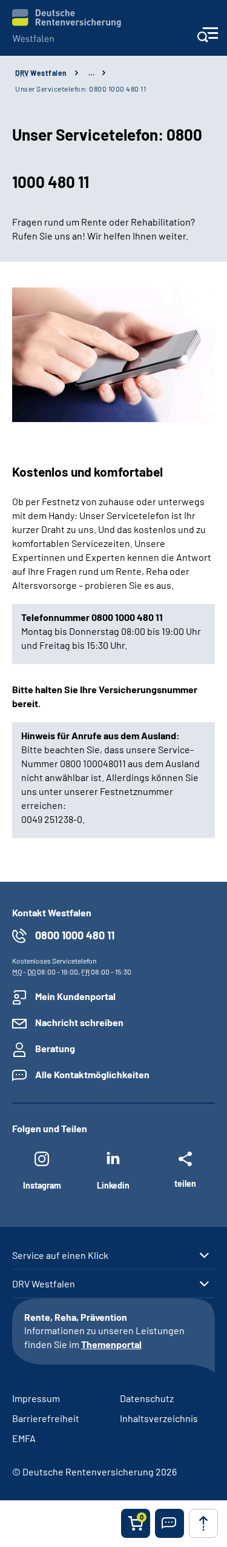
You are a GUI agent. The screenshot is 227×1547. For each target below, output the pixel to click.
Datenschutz (147, 1398)
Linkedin (113, 1185)
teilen (185, 1183)
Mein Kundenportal (75, 996)
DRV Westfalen (43, 1284)
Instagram (42, 1185)
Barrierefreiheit (45, 1418)
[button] (169, 1523)
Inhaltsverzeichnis (159, 1418)
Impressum (36, 1398)
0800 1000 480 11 (74, 935)
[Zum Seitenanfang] (203, 1523)
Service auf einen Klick (60, 1255)
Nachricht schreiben (79, 1022)
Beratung (55, 1048)
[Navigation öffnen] (207, 38)
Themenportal (111, 1344)
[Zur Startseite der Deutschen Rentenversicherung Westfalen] (66, 25)
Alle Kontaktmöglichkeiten (92, 1074)
